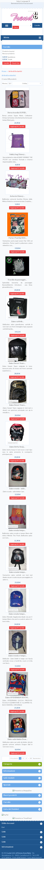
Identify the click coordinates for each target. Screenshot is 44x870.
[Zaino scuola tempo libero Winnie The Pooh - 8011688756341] (17, 517)
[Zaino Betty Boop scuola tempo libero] (17, 433)
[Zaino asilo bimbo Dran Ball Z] (17, 726)
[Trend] (22, 17)
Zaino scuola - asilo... (17, 489)
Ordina (24, 83)
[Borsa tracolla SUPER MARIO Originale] (17, 99)
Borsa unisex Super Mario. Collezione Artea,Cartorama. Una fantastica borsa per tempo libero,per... (17, 118)
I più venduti (8, 778)
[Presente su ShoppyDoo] (22, 791)
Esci (3, 827)
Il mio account (8, 823)
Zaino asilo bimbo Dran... (18, 739)
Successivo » (37, 758)
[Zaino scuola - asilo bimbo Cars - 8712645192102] (17, 475)
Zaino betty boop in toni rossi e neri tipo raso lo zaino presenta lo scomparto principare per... (17, 452)
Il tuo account (28, 3)
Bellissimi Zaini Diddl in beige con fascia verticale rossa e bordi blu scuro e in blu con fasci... (17, 661)
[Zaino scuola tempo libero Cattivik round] (17, 558)
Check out (15, 63)
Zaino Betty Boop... (17, 447)
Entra (21, 3)
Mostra (4, 83)
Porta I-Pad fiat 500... (18, 238)
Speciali (6, 785)
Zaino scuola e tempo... (17, 656)
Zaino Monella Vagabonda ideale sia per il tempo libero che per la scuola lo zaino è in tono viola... (17, 619)
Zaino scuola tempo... (17, 530)
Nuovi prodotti (10, 795)
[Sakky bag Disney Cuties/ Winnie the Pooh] (17, 141)
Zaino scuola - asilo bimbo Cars (13, 491)
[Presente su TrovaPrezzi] (22, 818)
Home (4, 71)
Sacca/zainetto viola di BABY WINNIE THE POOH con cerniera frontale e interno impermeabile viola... (17, 159)
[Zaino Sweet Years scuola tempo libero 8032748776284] (17, 350)
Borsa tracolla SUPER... (17, 113)
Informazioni (9, 771)
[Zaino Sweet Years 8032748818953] (17, 391)
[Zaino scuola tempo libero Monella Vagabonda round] (17, 600)
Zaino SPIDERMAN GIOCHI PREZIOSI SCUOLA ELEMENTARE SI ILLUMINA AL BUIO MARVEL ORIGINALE (17, 702)
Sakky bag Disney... (17, 154)
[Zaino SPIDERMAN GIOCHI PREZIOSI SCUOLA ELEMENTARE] (17, 684)
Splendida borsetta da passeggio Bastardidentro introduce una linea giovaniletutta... (17, 285)
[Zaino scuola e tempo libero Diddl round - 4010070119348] (17, 642)
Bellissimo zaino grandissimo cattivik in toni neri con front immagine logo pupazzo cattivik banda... (17, 326)
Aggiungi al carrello (17, 126)
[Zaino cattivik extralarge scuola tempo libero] (17, 308)
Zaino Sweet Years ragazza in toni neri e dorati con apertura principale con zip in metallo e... (17, 410)
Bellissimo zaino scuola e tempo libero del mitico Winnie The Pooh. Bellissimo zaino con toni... (17, 535)
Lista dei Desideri (11, 809)
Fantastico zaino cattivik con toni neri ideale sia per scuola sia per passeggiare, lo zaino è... (17, 577)
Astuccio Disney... (17, 196)
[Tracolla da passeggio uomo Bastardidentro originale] (17, 266)
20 (31, 758)
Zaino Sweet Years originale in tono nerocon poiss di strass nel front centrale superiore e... (17, 368)
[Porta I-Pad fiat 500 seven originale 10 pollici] (17, 224)
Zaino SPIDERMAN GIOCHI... (17, 697)
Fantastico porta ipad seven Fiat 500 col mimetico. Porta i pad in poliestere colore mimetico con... (17, 243)
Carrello (6, 47)
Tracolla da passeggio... (17, 280)
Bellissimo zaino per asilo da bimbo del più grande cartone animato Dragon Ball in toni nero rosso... (17, 744)
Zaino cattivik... (17, 322)
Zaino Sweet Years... (17, 363)
